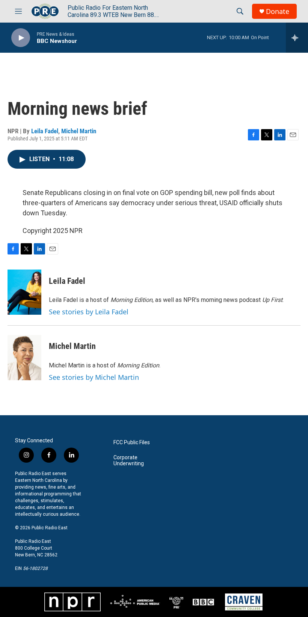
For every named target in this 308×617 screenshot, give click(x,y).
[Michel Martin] (24, 357)
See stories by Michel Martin (94, 377)
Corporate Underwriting (128, 460)
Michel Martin (78, 131)
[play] (21, 38)
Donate (277, 11)
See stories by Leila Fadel (88, 311)
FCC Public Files (131, 442)
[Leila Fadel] (24, 292)
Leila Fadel (44, 131)
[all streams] (297, 38)
